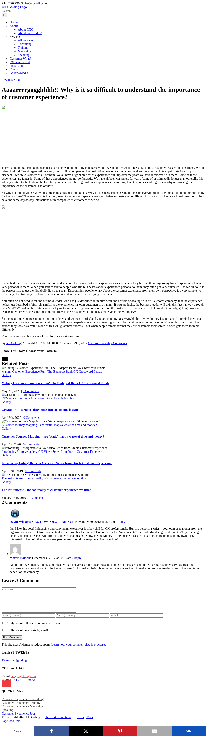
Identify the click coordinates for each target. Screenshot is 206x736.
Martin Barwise (20, 558)
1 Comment (35, 497)
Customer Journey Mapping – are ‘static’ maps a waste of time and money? (49, 425)
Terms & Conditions (58, 717)
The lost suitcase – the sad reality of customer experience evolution (44, 478)
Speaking (7, 710)
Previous (7, 79)
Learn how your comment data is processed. (79, 644)
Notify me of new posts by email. (27, 630)
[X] (86, 731)
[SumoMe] (189, 731)
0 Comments (31, 391)
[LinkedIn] (9, 683)
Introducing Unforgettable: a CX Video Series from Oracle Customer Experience (53, 451)
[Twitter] (6, 683)
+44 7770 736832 (23, 679)
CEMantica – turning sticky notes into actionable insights (38, 398)
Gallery (6, 375)
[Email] (154, 731)
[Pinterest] (120, 731)
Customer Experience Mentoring (22, 706)
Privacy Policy (86, 717)
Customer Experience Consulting (23, 699)
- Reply (120, 521)
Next (16, 79)
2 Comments (119, 343)
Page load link (11, 721)
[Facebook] (3, 683)
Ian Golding (14, 343)
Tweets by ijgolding (14, 660)
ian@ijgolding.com (37, 3)
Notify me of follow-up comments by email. (34, 623)
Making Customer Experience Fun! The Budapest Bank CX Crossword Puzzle (52, 371)
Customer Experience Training (21, 702)
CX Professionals (99, 343)
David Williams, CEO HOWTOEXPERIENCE (42, 521)
